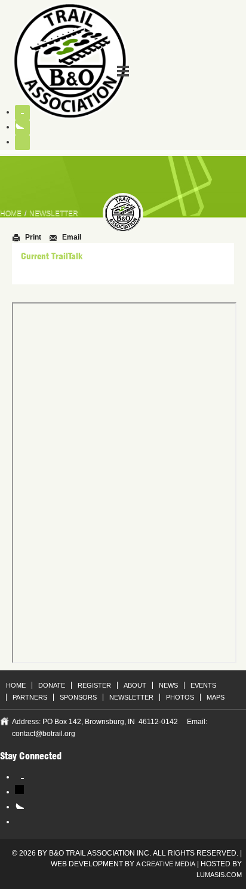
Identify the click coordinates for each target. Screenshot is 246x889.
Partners (30, 697)
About (135, 685)
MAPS (216, 697)
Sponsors (78, 697)
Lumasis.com (219, 874)
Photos (180, 697)
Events (203, 685)
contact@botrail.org (43, 733)
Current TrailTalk (51, 256)
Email (70, 237)
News (168, 685)
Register (94, 685)
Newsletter (53, 213)
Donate (51, 685)
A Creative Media (165, 863)
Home (10, 213)
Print (32, 237)
